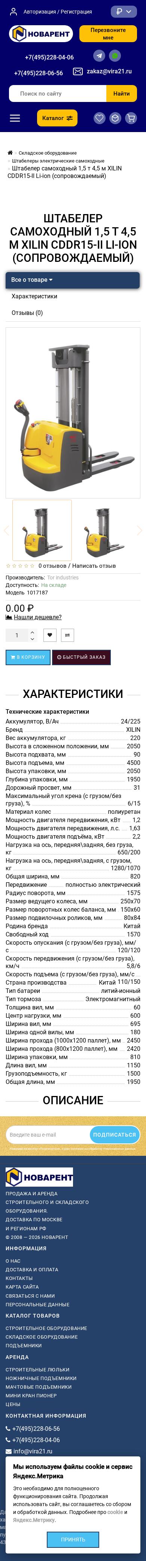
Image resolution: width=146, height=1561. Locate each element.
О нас (13, 1261)
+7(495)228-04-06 (49, 57)
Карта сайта (22, 1287)
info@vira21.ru (32, 1451)
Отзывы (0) (27, 312)
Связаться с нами (30, 1296)
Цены (13, 1404)
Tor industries (63, 578)
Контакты (19, 1278)
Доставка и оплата (32, 1269)
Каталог (53, 118)
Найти (121, 93)
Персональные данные (37, 1304)
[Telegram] (99, 56)
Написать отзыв (94, 565)
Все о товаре (30, 279)
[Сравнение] (115, 118)
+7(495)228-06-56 (38, 73)
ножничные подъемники (41, 1378)
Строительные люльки (37, 1370)
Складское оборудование (41, 1337)
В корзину (30, 657)
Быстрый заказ (83, 657)
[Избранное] (100, 118)
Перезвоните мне (108, 34)
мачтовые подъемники (39, 1387)
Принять (73, 1540)
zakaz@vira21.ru (109, 71)
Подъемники (24, 1345)
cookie (115, 1512)
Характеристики (34, 296)
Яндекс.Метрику (34, 1520)
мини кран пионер (31, 1395)
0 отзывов (51, 565)
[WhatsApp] (115, 56)
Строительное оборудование (46, 1328)
